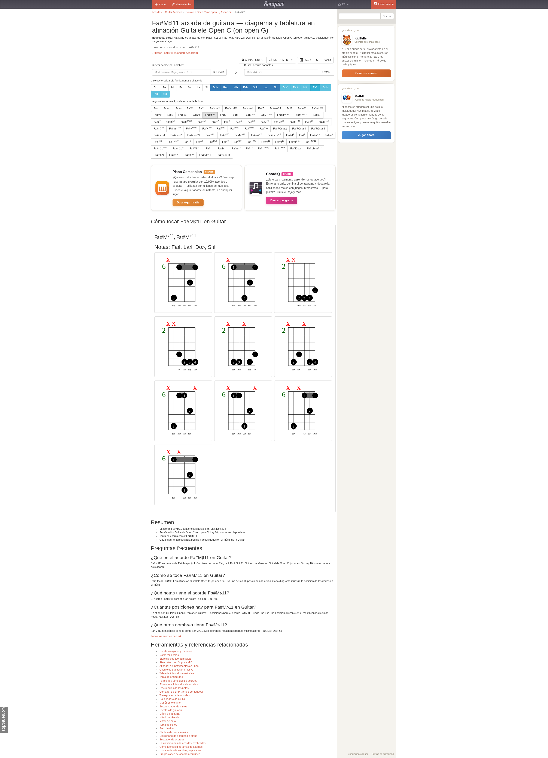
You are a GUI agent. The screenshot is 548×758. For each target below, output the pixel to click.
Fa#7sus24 (193, 135)
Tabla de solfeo (168, 724)
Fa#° (201, 108)
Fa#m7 (295, 121)
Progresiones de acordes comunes (179, 754)
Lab (266, 87)
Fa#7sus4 (159, 135)
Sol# (325, 87)
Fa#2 (289, 108)
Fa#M (210, 115)
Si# (165, 94)
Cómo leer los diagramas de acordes (181, 746)
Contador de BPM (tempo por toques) (181, 691)
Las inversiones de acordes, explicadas (182, 743)
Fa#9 (173, 155)
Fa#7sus (274, 135)
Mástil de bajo (167, 721)
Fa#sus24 (275, 108)
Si (206, 87)
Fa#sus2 (215, 108)
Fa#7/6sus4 (299, 128)
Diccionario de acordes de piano (178, 735)
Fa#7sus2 (176, 135)
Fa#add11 (205, 155)
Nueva (162, 4)
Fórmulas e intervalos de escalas (178, 684)
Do (155, 87)
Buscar (218, 72)
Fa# (315, 87)
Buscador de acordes (171, 739)
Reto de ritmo (167, 728)
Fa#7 (223, 115)
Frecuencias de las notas (174, 688)
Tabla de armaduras (171, 676)
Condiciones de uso (358, 754)
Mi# (305, 87)
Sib (275, 87)
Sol (190, 87)
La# (155, 94)
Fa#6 (170, 115)
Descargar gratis (188, 202)
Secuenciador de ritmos (173, 706)
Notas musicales (169, 655)
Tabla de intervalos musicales (176, 673)
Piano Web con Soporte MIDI (176, 662)
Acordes (157, 12)
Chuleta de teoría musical (174, 732)
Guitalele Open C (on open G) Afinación (209, 12)
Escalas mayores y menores (175, 651)
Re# (295, 87)
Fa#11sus (296, 148)
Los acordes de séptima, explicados (180, 750)
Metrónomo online (170, 702)
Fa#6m (182, 115)
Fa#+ (179, 108)
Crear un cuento (366, 73)
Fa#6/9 (196, 115)
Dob (215, 87)
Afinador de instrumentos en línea (179, 666)
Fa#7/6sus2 (280, 128)
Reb (225, 87)
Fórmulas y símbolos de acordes (178, 680)
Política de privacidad (383, 754)
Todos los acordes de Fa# (166, 636)
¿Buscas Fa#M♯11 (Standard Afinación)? (175, 52)
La (198, 87)
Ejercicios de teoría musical (175, 658)
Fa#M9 (195, 148)
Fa (180, 87)
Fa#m (167, 108)
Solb (255, 87)
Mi (172, 87)
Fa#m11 (160, 148)
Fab (245, 87)
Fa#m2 (157, 115)
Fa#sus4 (248, 108)
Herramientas (184, 4)
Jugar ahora (366, 135)
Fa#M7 (279, 121)
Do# (285, 87)
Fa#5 (261, 108)
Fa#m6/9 (158, 155)
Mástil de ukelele (169, 717)
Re (164, 87)
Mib (236, 87)
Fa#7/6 (264, 128)
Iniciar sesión (386, 4)
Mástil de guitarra (169, 713)
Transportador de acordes (174, 695)
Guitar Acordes (173, 12)
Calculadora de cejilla (172, 699)
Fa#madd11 (223, 155)
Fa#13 (188, 155)
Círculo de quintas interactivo (176, 669)
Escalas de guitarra (170, 710)
